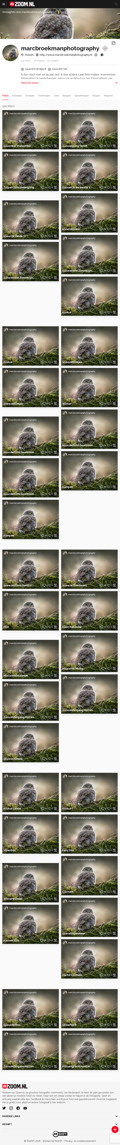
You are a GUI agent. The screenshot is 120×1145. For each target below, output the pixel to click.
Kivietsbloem (71, 229)
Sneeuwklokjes (13, 403)
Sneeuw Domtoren (74, 585)
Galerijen (17, 95)
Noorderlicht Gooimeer (19, 452)
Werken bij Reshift (52, 1141)
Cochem (67, 891)
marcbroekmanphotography (23, 113)
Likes (56, 95)
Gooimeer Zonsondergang (19, 145)
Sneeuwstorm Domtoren (19, 585)
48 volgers (39, 61)
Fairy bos (68, 850)
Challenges (44, 95)
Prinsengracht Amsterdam (77, 1066)
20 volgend (52, 61)
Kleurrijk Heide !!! (15, 236)
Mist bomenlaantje (16, 675)
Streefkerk (69, 1024)
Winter (66, 403)
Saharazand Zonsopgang (19, 277)
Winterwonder (13, 898)
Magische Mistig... (73, 668)
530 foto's (26, 61)
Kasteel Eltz (11, 940)
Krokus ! (67, 808)
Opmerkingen (81, 95)
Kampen (9, 535)
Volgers (96, 95)
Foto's (5, 95)
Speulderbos (12, 1024)
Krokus (66, 312)
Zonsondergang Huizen (19, 717)
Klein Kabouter (72, 626)
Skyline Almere (13, 758)
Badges (67, 95)
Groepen (30, 95)
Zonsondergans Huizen (19, 1066)
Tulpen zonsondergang (19, 187)
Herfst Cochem (72, 975)
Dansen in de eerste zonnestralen (77, 187)
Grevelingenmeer (73, 933)
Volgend (108, 95)
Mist (6, 626)
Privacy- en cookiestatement (80, 1141)
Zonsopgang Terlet (74, 145)
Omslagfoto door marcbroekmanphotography (27, 12)
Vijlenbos (10, 850)
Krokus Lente (12, 808)
